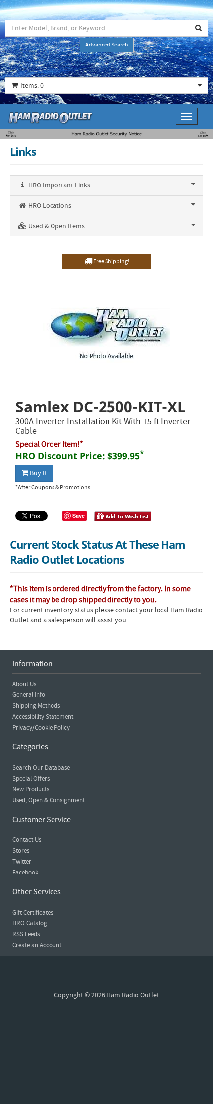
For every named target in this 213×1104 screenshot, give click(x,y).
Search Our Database (41, 768)
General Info (28, 695)
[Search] (198, 28)
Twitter (21, 862)
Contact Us (26, 840)
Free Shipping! (110, 261)
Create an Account (36, 945)
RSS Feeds (26, 934)
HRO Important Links (58, 185)
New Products (30, 789)
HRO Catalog (29, 923)
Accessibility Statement (42, 717)
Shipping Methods (36, 706)
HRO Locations (49, 205)
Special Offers (31, 778)
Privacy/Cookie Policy (41, 728)
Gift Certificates (32, 913)
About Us (24, 684)
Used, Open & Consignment (48, 800)
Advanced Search (106, 44)
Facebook (25, 872)
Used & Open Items (56, 226)
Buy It (37, 473)
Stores (20, 851)
